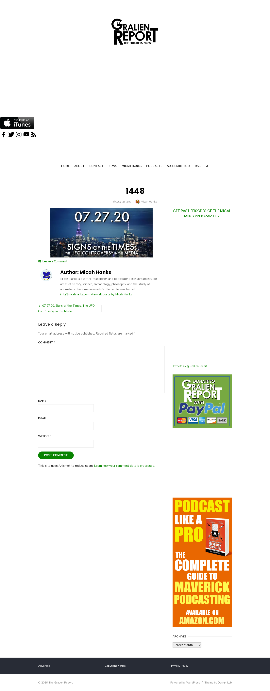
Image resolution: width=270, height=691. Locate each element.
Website (44, 436)
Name (42, 401)
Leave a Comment (54, 261)
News (113, 166)
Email (42, 418)
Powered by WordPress (185, 682)
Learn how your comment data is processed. (124, 466)
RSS (197, 166)
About (79, 166)
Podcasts (154, 166)
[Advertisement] (135, 87)
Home (65, 166)
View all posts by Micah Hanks (111, 294)
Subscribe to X (178, 166)
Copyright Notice (115, 666)
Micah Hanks (132, 166)
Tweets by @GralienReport (190, 366)
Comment (46, 342)
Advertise (44, 666)
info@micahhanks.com (75, 294)
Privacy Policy (179, 666)
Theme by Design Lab (218, 682)
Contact (96, 166)
